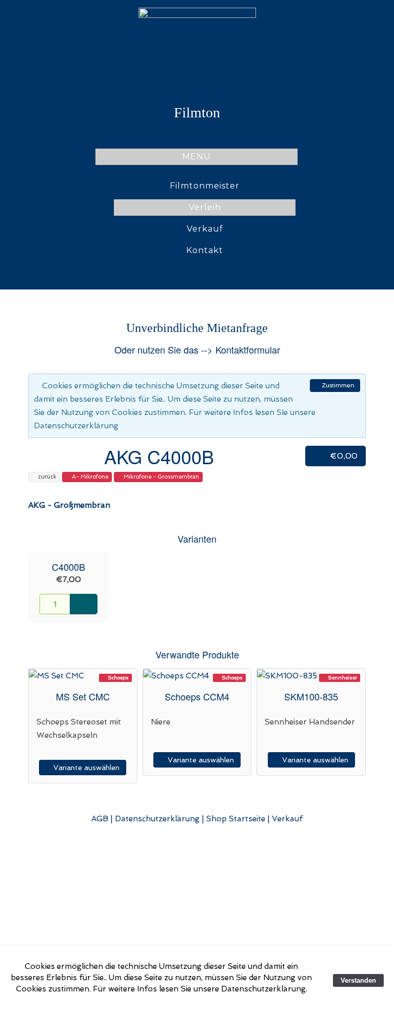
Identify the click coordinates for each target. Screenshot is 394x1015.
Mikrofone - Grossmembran (160, 476)
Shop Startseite (235, 818)
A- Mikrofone (89, 476)
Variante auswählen (85, 767)
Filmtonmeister (205, 186)
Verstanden (358, 980)
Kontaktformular (247, 349)
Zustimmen (337, 385)
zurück (46, 476)
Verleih (205, 207)
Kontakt (204, 250)
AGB (99, 818)
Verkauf (205, 229)
